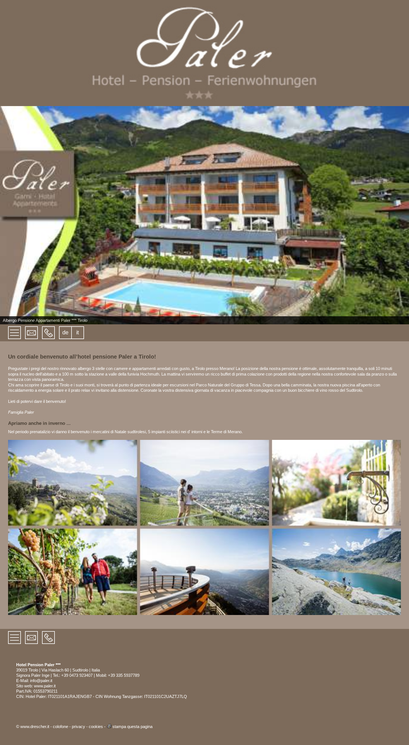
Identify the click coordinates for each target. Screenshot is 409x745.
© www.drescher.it (32, 726)
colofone (60, 726)
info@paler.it (41, 680)
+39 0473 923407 (77, 675)
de (65, 332)
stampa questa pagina (132, 726)
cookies (96, 726)
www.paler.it (45, 685)
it (77, 332)
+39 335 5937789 (123, 675)
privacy (78, 726)
